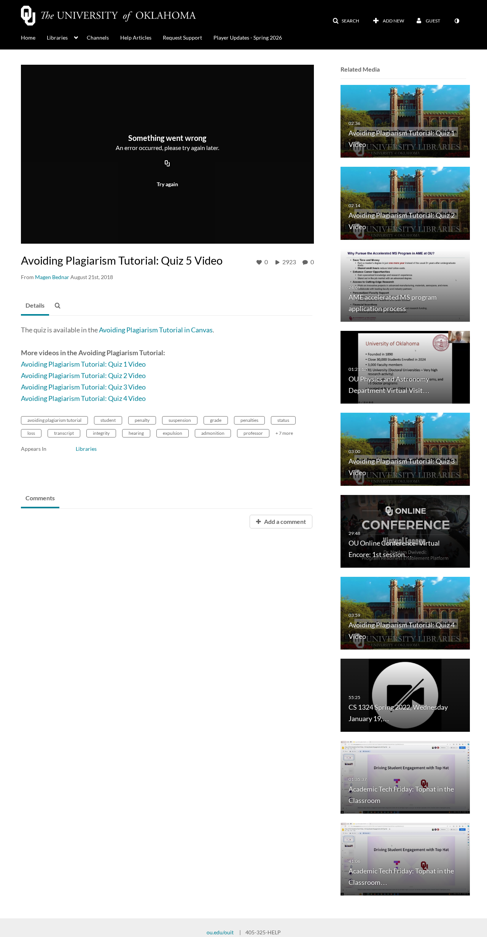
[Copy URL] (167, 164)
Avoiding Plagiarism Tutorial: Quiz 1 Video (83, 364)
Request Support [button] (182, 37)
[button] (346, 21)
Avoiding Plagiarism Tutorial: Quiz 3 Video (83, 387)
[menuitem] (34, 37)
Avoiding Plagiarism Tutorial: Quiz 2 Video (83, 375)
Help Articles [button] (135, 37)
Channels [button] (98, 37)
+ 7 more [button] (284, 433)
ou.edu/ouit (220, 932)
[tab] (35, 306)
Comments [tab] (40, 497)
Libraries (86, 448)
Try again (167, 184)
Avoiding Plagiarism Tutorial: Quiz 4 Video (83, 398)
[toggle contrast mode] (456, 21)
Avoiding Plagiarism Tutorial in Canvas (156, 330)
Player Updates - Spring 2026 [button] (247, 37)
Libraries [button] (57, 37)
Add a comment (284, 521)
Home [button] (28, 37)
